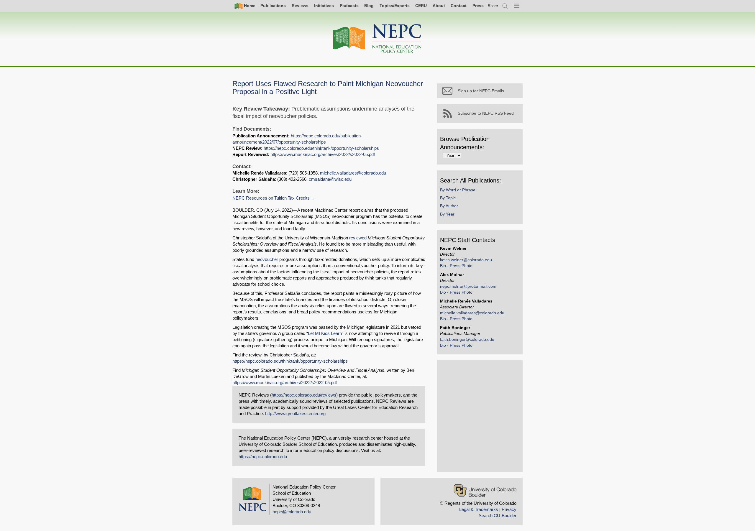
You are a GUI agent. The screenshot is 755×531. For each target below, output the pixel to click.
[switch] (493, 6)
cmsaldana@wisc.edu (330, 179)
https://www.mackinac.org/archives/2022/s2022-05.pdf (322, 154)
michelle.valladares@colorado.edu (353, 172)
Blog (369, 5)
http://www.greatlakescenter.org (295, 413)
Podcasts (349, 5)
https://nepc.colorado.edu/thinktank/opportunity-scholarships (321, 148)
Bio (443, 265)
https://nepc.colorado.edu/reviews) (305, 394)
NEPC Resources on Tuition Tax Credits (271, 197)
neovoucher (266, 259)
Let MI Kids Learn (325, 333)
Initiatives (324, 5)
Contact (459, 5)
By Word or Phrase (457, 190)
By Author (449, 205)
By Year (447, 214)
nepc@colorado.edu (292, 511)
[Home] (377, 38)
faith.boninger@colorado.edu (467, 339)
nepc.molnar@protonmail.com (468, 286)
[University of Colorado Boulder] (485, 490)
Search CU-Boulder (497, 515)
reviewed (358, 237)
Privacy (509, 509)
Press (478, 5)
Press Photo (461, 265)
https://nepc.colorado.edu (263, 456)
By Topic (448, 197)
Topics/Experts (395, 5)
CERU (421, 5)
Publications (273, 5)
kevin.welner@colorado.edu (466, 259)
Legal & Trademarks (478, 509)
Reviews (300, 5)
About (439, 5)
